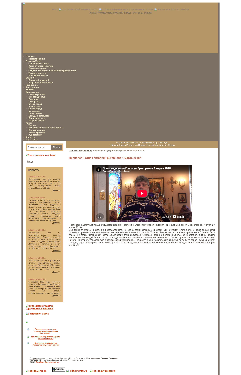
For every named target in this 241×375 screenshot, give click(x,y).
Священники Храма (38, 63)
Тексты (32, 125)
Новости (30, 89)
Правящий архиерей (38, 80)
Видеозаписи (32, 92)
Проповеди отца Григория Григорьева (36, 99)
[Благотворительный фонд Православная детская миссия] (44, 345)
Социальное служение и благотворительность (52, 70)
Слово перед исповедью (35, 109)
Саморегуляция (36, 94)
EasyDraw (40, 362)
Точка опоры (35, 113)
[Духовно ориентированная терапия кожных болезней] (44, 339)
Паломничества (36, 130)
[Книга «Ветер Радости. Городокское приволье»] (44, 308)
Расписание (32, 85)
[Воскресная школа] (37, 314)
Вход (30, 161)
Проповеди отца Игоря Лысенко (36, 119)
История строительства (40, 66)
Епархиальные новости (40, 82)
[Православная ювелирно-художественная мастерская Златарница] (44, 333)
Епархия (30, 78)
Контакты (30, 137)
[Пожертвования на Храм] (40, 155)
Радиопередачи (36, 132)
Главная (30, 56)
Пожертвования (36, 59)
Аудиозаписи (35, 135)
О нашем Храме (34, 61)
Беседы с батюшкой (38, 116)
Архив (29, 123)
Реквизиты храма (37, 68)
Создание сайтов (52, 362)
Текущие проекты (37, 73)
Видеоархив (85, 150)
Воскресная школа (38, 75)
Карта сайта (32, 139)
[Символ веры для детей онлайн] (27, 322)
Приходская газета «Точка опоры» (46, 127)
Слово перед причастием (35, 105)
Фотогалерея (32, 87)
